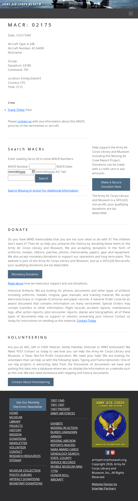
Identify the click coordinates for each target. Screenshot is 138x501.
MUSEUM (15, 417)
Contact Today (86, 321)
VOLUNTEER (17, 447)
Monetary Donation (25, 274)
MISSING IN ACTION (64, 428)
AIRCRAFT (56, 479)
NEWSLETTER (18, 443)
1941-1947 (57, 405)
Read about (16, 283)
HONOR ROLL (59, 475)
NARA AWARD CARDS (64, 449)
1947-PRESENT (60, 409)
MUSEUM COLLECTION (24, 470)
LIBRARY (14, 422)
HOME (13, 413)
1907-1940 (57, 400)
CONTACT (15, 452)
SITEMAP (15, 460)
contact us (24, 121)
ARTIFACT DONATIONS (24, 479)
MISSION (15, 434)
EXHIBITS (56, 424)
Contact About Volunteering (31, 382)
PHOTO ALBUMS (20, 475)
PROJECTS (16, 426)
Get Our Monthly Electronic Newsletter (27, 404)
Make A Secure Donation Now (111, 184)
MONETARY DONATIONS (25, 483)
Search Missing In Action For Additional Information (43, 191)
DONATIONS (17, 439)
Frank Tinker (16, 110)
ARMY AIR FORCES (62, 413)
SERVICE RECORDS (62, 462)
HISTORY (15, 430)
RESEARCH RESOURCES (25, 456)
